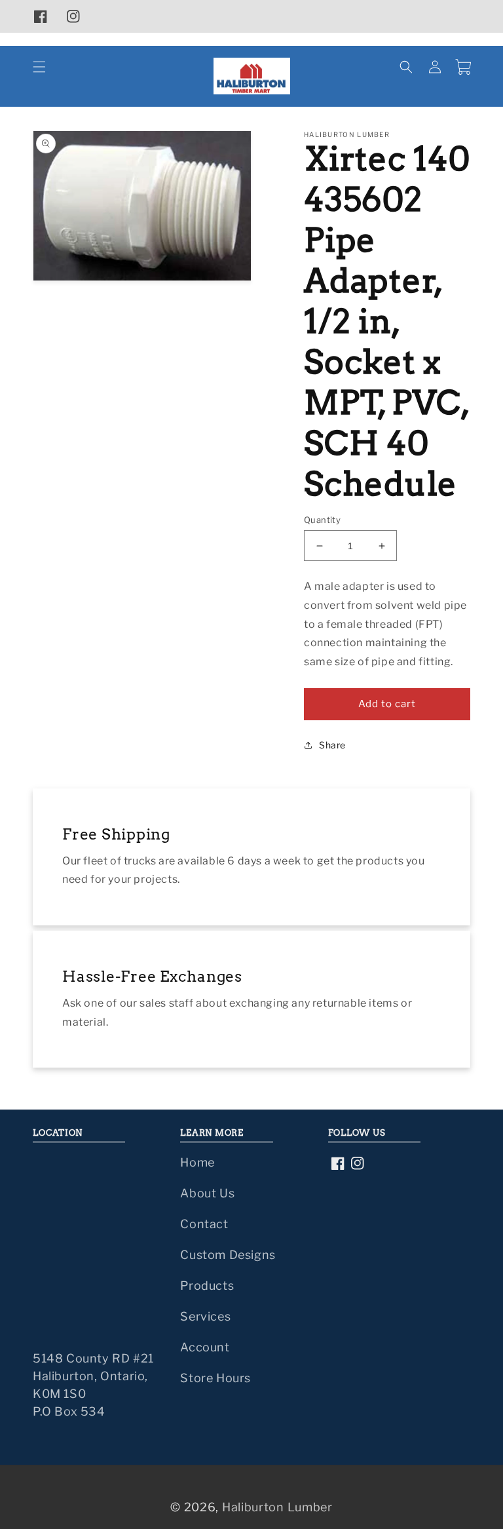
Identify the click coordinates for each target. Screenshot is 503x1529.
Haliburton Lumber (277, 1507)
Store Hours (215, 1378)
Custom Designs (227, 1255)
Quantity (322, 519)
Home (197, 1162)
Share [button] (332, 744)
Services (205, 1316)
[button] (39, 66)
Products (207, 1285)
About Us (207, 1193)
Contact (204, 1224)
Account (204, 1347)
